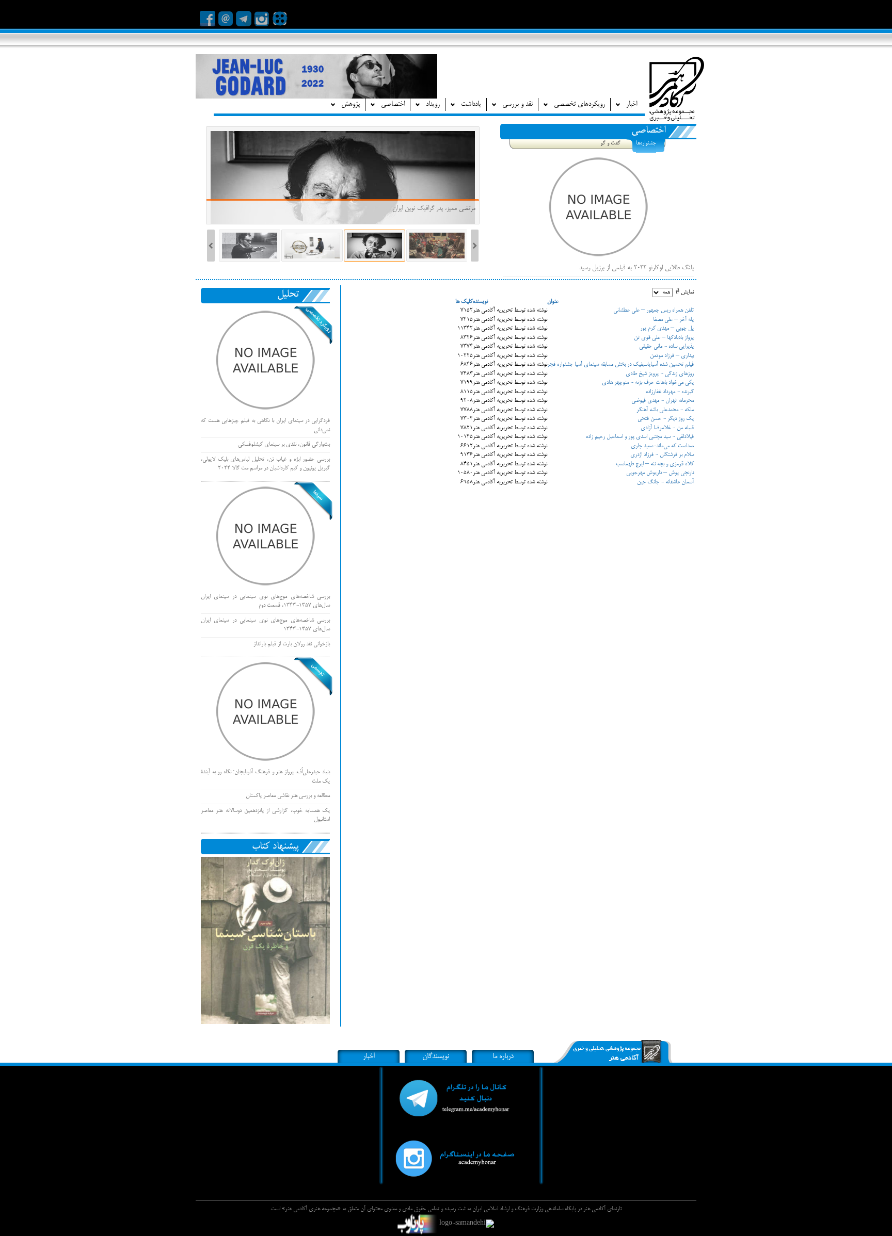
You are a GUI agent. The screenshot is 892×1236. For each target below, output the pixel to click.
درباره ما (503, 1056)
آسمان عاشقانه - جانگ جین (665, 482)
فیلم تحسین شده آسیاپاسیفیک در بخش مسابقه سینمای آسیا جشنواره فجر (620, 364)
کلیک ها (464, 301)
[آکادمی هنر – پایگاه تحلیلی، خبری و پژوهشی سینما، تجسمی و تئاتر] (676, 92)
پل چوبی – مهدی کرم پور (667, 328)
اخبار (368, 1056)
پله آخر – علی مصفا (673, 319)
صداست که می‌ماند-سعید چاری (662, 446)
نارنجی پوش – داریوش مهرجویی (660, 473)
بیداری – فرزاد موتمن (672, 356)
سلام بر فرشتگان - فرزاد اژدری (662, 455)
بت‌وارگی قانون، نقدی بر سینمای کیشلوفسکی (284, 444)
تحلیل (288, 294)
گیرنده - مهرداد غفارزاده (670, 392)
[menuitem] (626, 104)
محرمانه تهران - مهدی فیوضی (662, 400)
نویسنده (480, 301)
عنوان (553, 301)
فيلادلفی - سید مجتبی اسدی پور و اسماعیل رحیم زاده (640, 437)
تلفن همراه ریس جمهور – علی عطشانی (653, 310)
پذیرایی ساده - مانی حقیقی (666, 346)
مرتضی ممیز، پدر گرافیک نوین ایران (432, 208)
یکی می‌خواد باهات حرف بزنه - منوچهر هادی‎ (648, 382)
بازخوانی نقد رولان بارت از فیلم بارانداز (291, 644)
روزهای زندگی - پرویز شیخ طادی (660, 374)
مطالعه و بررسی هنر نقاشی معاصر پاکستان (288, 796)
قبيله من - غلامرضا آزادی (667, 428)
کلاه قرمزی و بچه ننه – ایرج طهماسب (655, 464)
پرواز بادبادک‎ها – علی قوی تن (664, 337)
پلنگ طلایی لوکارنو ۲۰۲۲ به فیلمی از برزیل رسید (636, 268)
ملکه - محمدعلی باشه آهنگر (665, 410)
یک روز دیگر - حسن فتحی (666, 418)
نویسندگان (435, 1056)
